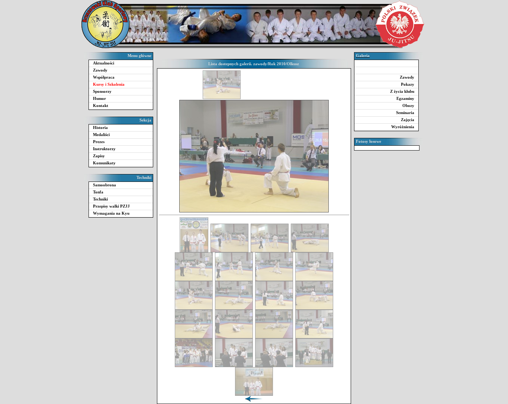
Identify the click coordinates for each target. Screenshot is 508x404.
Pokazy (407, 84)
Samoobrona (104, 185)
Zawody (100, 70)
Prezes (99, 141)
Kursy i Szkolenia (109, 84)
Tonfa (98, 192)
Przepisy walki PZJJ (111, 206)
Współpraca (104, 77)
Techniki (100, 199)
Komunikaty (104, 163)
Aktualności (103, 63)
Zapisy (99, 156)
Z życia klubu (402, 91)
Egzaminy (405, 98)
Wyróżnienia (402, 126)
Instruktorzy (104, 148)
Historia (100, 127)
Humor (99, 98)
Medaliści (101, 134)
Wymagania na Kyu (111, 213)
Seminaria (405, 112)
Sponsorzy (102, 91)
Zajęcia (407, 119)
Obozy (408, 105)
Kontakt (100, 105)
